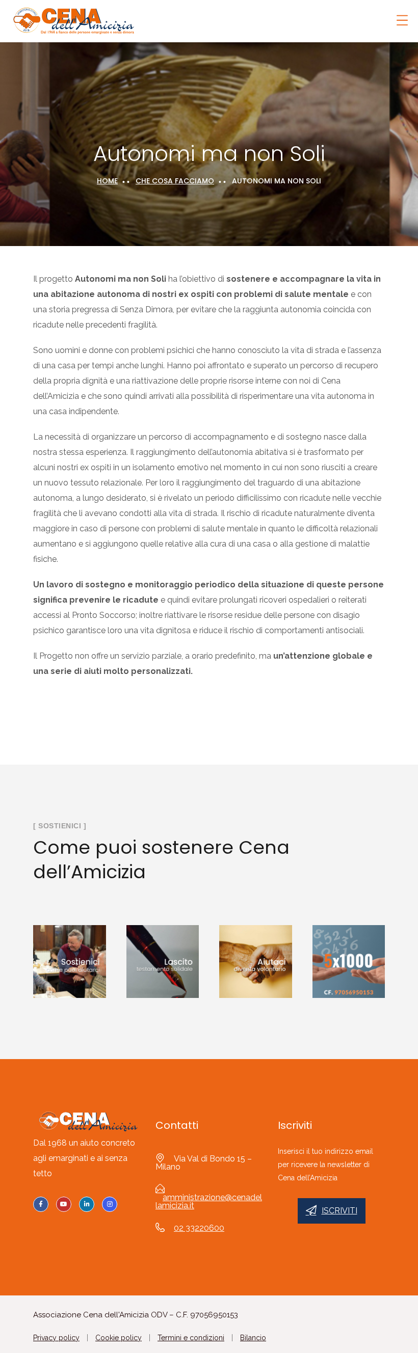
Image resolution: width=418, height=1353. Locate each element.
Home (107, 181)
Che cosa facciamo (175, 181)
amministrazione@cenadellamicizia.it (208, 1201)
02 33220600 (199, 1228)
